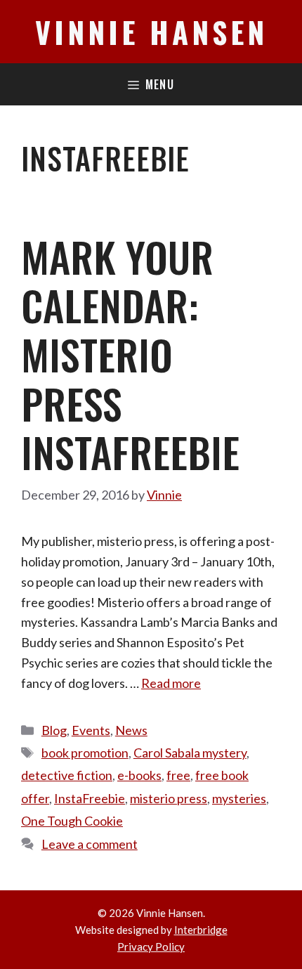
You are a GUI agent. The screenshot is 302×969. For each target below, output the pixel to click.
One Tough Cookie (72, 820)
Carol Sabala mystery (190, 752)
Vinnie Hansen (151, 31)
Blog (54, 730)
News (131, 730)
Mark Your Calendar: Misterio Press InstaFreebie (130, 354)
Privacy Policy (151, 946)
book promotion (85, 752)
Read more (171, 683)
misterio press (168, 798)
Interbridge (201, 929)
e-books (139, 775)
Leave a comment (89, 844)
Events (91, 730)
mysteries (239, 798)
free (178, 775)
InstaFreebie (89, 798)
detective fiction (66, 775)
